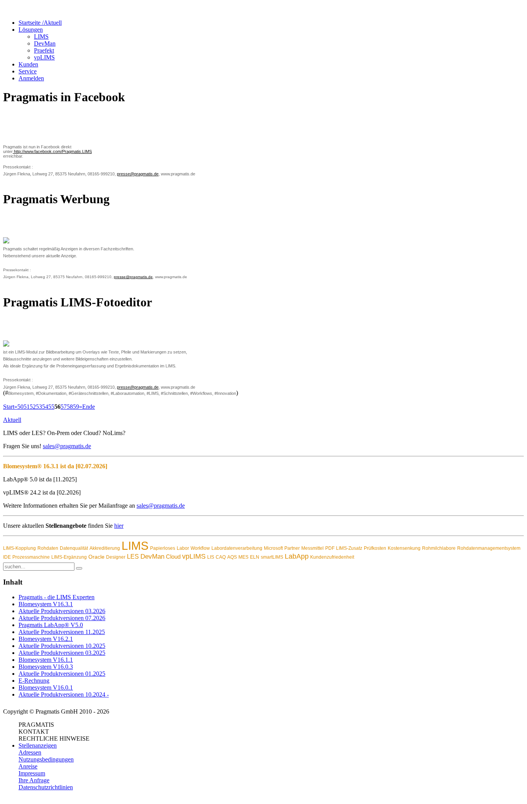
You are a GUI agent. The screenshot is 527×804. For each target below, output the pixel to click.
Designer (115, 557)
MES (243, 557)
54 (45, 406)
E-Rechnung (34, 680)
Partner (292, 548)
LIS (210, 557)
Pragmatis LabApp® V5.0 (51, 625)
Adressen (30, 752)
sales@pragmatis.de (67, 446)
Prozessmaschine (31, 557)
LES (133, 556)
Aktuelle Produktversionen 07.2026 (62, 618)
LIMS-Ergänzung (69, 557)
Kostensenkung (404, 548)
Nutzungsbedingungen (46, 759)
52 (33, 406)
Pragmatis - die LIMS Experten (57, 597)
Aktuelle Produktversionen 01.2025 (62, 673)
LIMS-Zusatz (349, 548)
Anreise (28, 766)
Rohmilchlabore (439, 548)
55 (51, 406)
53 (39, 406)
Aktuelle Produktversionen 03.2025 (62, 652)
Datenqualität (74, 548)
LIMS (135, 545)
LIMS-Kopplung (19, 548)
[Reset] (79, 568)
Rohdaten (47, 548)
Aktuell (12, 419)
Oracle (96, 557)
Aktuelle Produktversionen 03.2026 (62, 611)
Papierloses (162, 548)
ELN (254, 557)
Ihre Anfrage (34, 780)
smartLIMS (272, 557)
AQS (232, 557)
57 (64, 406)
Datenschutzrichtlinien (46, 787)
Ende (88, 406)
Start (8, 406)
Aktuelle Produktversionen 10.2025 (62, 646)
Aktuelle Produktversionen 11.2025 (62, 632)
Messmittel (312, 548)
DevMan (152, 556)
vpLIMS (194, 556)
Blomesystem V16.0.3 (46, 666)
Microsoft (273, 548)
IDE (7, 557)
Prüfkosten (375, 548)
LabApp (297, 556)
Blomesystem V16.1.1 (46, 659)
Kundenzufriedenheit (332, 557)
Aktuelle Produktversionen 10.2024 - (64, 694)
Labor (183, 548)
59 (76, 406)
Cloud (173, 556)
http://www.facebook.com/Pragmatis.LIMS (52, 151)
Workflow (200, 548)
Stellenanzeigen (38, 745)
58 (70, 406)
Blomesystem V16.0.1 (46, 687)
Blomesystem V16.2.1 (46, 639)
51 (27, 406)
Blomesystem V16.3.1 (46, 604)
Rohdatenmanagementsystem (488, 548)
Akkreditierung (105, 548)
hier (118, 525)
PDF (329, 548)
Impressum (32, 773)
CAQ (221, 557)
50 (20, 406)
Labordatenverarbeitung (236, 548)
